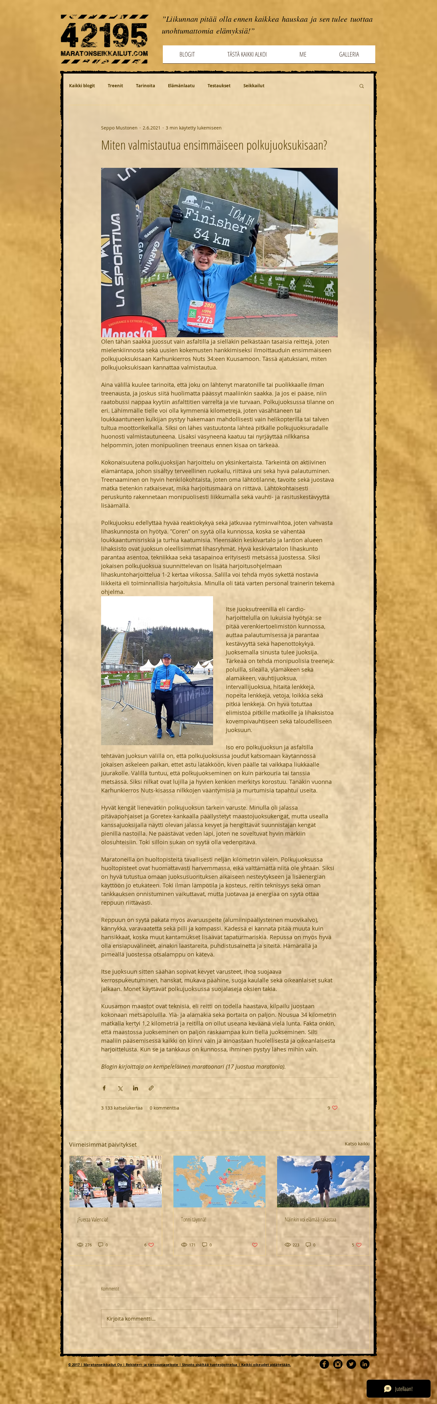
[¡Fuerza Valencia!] (115, 1181)
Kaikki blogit (82, 85)
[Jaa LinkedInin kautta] (135, 1088)
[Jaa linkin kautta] (151, 1088)
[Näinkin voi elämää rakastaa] (323, 1181)
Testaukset (219, 85)
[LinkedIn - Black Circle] (364, 1364)
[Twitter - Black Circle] (351, 1364)
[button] (362, 85)
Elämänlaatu (181, 85)
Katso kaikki (357, 1144)
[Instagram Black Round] (338, 1364)
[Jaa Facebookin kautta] (104, 1088)
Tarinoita (145, 85)
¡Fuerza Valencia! (92, 1219)
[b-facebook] (324, 1364)
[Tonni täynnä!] (219, 1181)
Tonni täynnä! (193, 1219)
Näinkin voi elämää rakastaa (310, 1219)
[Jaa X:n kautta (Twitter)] (120, 1088)
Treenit (115, 85)
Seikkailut (254, 85)
